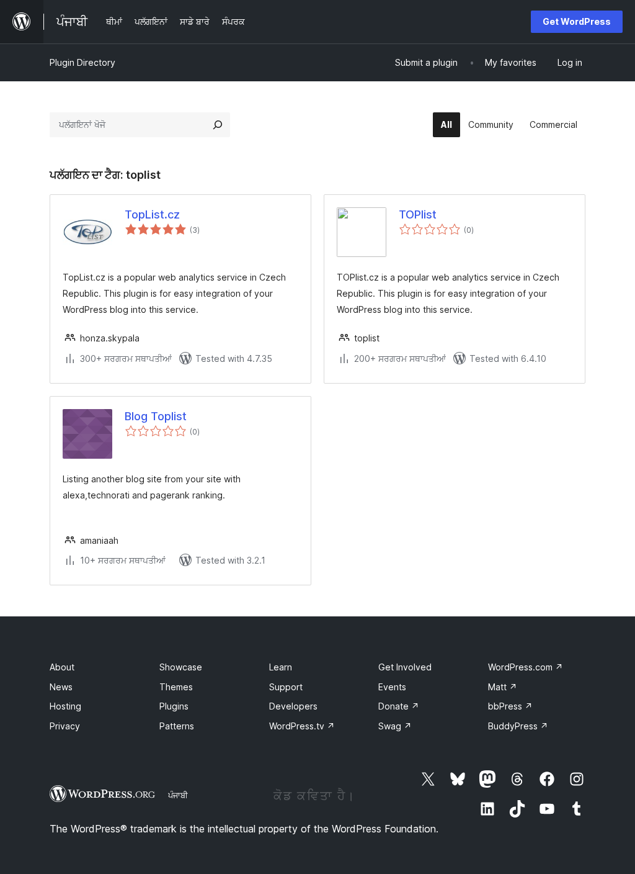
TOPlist (418, 214)
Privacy (65, 726)
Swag (395, 726)
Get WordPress (577, 21)
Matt (502, 687)
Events (392, 687)
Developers (293, 706)
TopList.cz (152, 214)
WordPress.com (525, 667)
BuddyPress (518, 726)
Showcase (180, 667)
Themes (176, 687)
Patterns (176, 726)
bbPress (510, 706)
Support (286, 687)
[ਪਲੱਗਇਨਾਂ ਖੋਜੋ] (217, 124)
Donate (398, 706)
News (61, 687)
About (62, 667)
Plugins (174, 706)
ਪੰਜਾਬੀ (178, 795)
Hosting (65, 706)
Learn (280, 667)
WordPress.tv (302, 726)
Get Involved (405, 667)
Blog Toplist (156, 416)
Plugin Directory (82, 62)
